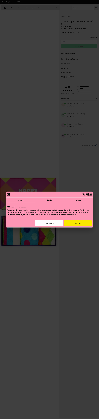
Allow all (78, 223)
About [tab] (78, 200)
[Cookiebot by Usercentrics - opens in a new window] (83, 194)
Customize (48, 223)
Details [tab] (49, 200)
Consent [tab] (20, 200)
